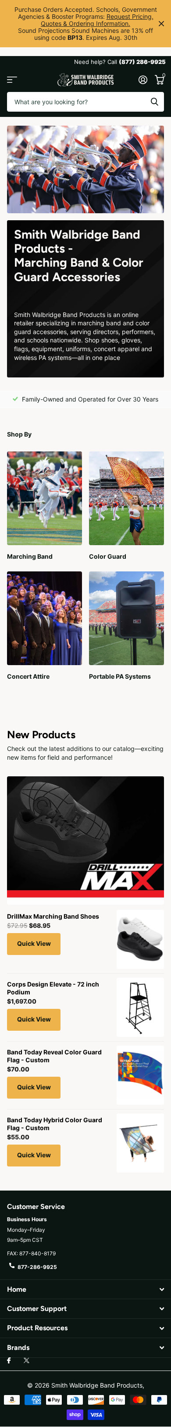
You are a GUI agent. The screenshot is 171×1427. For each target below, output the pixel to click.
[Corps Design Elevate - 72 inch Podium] (140, 1007)
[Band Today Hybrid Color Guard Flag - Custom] (140, 1143)
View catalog (12, 80)
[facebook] (9, 1361)
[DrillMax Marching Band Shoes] (140, 939)
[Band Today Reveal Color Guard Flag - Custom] (140, 1075)
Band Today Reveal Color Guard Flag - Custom (54, 1056)
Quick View (34, 943)
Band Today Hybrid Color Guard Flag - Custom (54, 1123)
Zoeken (154, 102)
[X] (26, 1360)
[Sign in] (142, 79)
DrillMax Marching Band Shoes (53, 916)
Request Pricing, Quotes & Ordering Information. (97, 20)
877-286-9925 (37, 1267)
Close (161, 23)
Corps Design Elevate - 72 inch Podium (53, 988)
